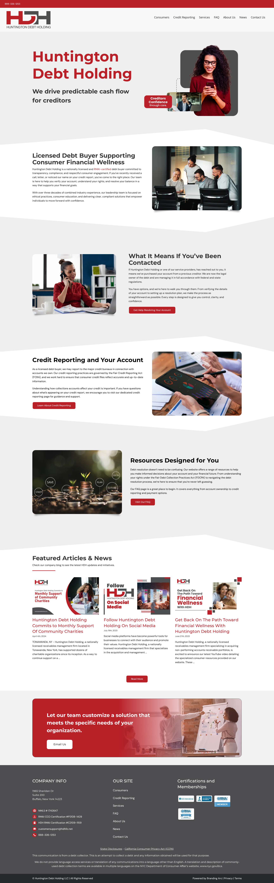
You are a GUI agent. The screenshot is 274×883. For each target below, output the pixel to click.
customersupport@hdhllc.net (55, 829)
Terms (238, 878)
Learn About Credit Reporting (54, 405)
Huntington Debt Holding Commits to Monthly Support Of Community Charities (63, 625)
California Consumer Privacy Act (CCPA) (149, 848)
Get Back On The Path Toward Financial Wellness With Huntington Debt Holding (206, 625)
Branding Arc (214, 878)
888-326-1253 (12, 3)
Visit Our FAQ (142, 502)
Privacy (228, 878)
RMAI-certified (102, 169)
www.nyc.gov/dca (210, 866)
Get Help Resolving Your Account (152, 310)
